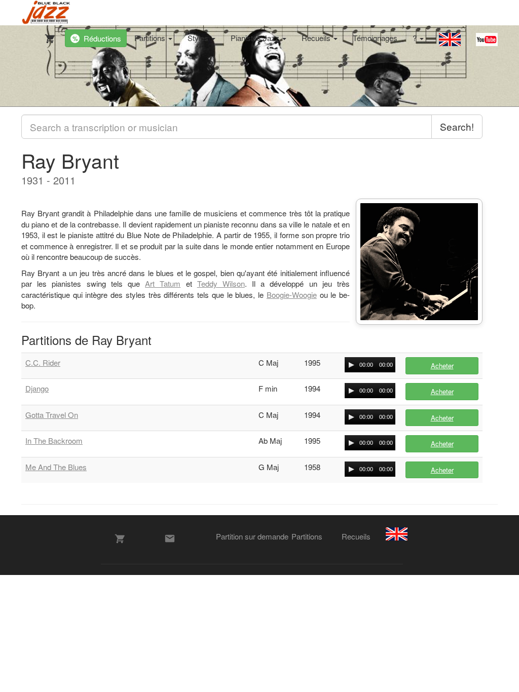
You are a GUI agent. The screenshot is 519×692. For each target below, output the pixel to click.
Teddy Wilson (221, 283)
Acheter (442, 365)
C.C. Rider (42, 362)
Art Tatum (162, 283)
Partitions (150, 37)
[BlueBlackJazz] (46, 12)
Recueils (317, 37)
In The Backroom (54, 440)
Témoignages (375, 37)
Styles (199, 37)
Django (37, 388)
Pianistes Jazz (256, 37)
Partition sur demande (252, 536)
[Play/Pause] (351, 365)
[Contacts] (170, 538)
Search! (457, 126)
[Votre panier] (47, 36)
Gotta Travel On (51, 414)
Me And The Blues (56, 467)
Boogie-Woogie (292, 294)
